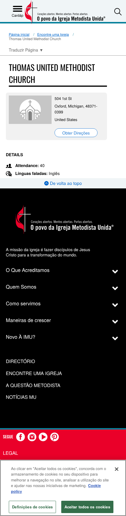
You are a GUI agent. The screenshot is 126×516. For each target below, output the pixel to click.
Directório (20, 361)
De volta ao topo (65, 183)
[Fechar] (116, 469)
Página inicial (19, 34)
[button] (118, 11)
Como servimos (23, 303)
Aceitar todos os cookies (87, 507)
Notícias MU (21, 397)
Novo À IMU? (20, 336)
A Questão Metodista (33, 385)
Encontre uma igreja (34, 373)
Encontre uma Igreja (53, 34)
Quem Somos (21, 286)
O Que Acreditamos (28, 269)
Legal (10, 452)
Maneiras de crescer (28, 319)
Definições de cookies (32, 507)
